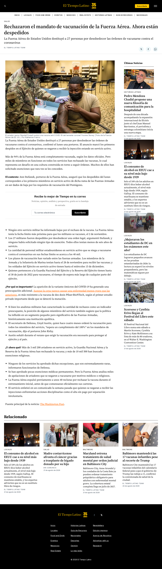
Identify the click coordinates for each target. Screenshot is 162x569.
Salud (7, 21)
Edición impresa (100, 530)
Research (97, 546)
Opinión (74, 546)
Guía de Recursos (124, 15)
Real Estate (85, 15)
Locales (28, 15)
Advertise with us (101, 541)
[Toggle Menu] (155, 6)
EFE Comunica (50, 468)
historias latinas (132, 92)
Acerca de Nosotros (102, 535)
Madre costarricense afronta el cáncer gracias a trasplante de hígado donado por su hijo (60, 458)
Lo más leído (76, 551)
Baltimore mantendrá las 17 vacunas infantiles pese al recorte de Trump (140, 456)
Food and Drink (43, 15)
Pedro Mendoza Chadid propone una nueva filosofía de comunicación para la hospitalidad (138, 103)
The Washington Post (52, 404)
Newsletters (98, 525)
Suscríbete (142, 6)
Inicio (17, 15)
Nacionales (142, 15)
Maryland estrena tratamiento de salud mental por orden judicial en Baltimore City (100, 458)
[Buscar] (5, 6)
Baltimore (88, 449)
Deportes (75, 541)
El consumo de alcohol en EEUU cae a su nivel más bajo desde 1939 (139, 171)
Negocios (71, 15)
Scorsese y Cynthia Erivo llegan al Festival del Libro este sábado (138, 314)
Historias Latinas (103, 15)
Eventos (58, 15)
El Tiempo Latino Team (14, 48)
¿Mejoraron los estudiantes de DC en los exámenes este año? (138, 244)
